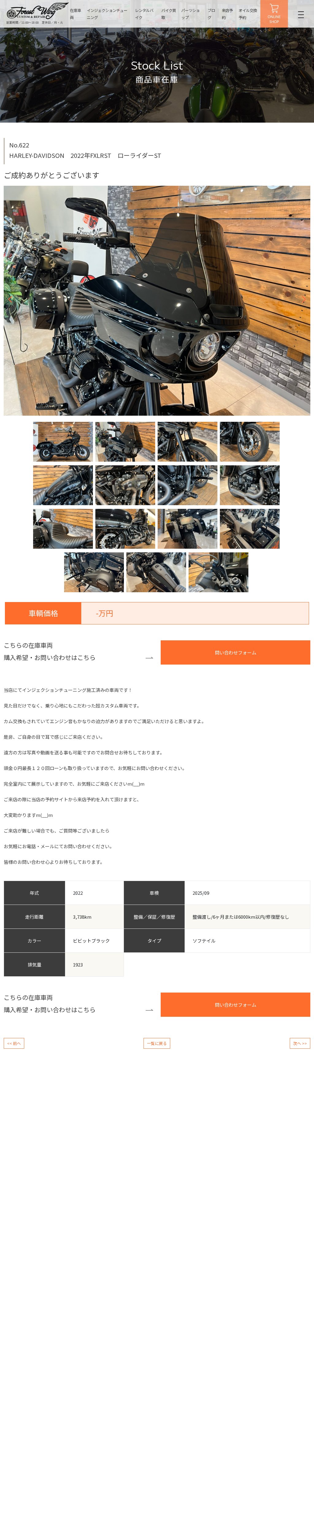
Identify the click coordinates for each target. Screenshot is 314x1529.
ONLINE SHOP (274, 14)
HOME (9, 1377)
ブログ (211, 13)
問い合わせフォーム (235, 652)
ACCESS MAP (161, 1301)
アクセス (250, 1437)
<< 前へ (14, 1043)
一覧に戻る (157, 1043)
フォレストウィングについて (267, 1428)
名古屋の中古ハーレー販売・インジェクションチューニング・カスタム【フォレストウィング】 (38, 11)
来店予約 (227, 13)
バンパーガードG (198, 1398)
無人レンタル (132, 1417)
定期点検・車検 (134, 1398)
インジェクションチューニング (107, 13)
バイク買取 (168, 13)
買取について (18, 1427)
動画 (246, 1389)
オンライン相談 (256, 1398)
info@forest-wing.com (166, 1323)
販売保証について (22, 1417)
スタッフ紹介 (254, 1418)
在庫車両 (75, 13)
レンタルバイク (144, 13)
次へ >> (300, 1043)
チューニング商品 (76, 1427)
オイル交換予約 (248, 13)
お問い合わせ (254, 1456)
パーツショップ (190, 13)
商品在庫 (14, 1408)
